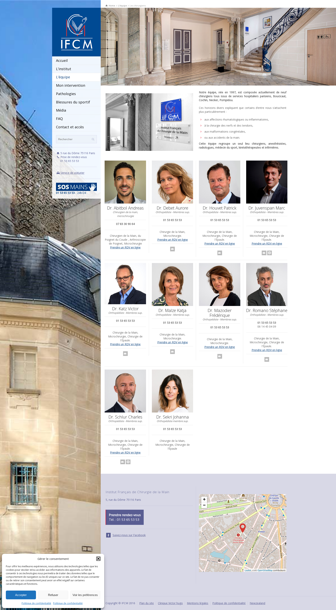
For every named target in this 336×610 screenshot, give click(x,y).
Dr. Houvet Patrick (219, 208)
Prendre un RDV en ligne (125, 247)
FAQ (59, 118)
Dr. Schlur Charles (125, 417)
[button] (98, 559)
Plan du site (146, 603)
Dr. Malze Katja (172, 310)
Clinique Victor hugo (170, 603)
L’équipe (63, 77)
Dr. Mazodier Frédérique (220, 312)
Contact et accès (70, 127)
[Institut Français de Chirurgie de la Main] (76, 32)
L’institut (63, 68)
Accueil (62, 60)
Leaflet (248, 570)
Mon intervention (70, 85)
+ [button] (204, 499)
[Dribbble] (269, 253)
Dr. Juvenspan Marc (266, 208)
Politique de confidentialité (36, 603)
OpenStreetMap (264, 570)
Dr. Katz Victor (125, 308)
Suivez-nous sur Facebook (129, 535)
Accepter (21, 595)
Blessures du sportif (73, 102)
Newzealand (257, 603)
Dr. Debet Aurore (172, 208)
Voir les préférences (85, 595)
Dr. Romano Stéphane (266, 310)
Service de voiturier (72, 173)
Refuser (53, 595)
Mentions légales (197, 603)
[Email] (172, 249)
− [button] (204, 505)
